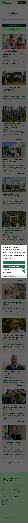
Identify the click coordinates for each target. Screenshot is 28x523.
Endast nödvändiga (14, 266)
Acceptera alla (14, 262)
